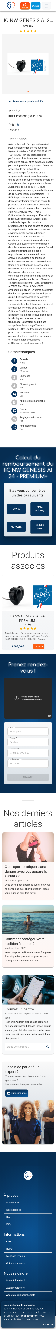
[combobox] (24, 1047)
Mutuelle (16, 527)
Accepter (48, 1324)
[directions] (48, 1047)
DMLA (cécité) (39, 509)
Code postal (15, 759)
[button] (28, 1202)
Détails (39, 646)
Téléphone (14, 749)
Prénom (13, 738)
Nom (12, 727)
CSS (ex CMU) (40, 527)
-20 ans (16, 509)
